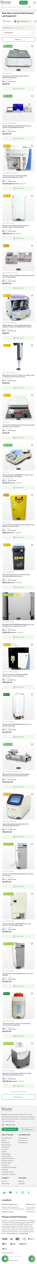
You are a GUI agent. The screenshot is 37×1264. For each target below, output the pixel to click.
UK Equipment (23, 1142)
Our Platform (6, 1142)
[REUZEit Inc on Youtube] (10, 1192)
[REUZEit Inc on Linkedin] (4, 1192)
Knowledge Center (8, 1172)
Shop (24, 3)
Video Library (6, 1154)
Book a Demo (6, 1183)
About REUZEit (6, 1138)
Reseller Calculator (8, 1161)
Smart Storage (6, 1145)
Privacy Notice (12, 1233)
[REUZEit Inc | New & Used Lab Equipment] (6, 3)
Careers (4, 1152)
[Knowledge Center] (5, 1258)
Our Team (5, 1149)
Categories (5, 1165)
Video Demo (11, 1129)
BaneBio (21, 1181)
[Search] (2, 7)
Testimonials (6, 1147)
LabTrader (21, 1183)
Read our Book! (6, 1156)
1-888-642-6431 (10, 1125)
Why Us (4, 1140)
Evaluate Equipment (8, 1158)
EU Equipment (22, 1140)
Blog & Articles (6, 1163)
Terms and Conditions (8, 1174)
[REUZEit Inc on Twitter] (16, 1192)
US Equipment (23, 1138)
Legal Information (7, 1253)
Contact (4, 1181)
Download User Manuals (9, 1167)
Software (5, 1170)
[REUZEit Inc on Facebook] (28, 1192)
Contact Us (28, 1129)
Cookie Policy (24, 1233)
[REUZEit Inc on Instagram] (22, 1192)
